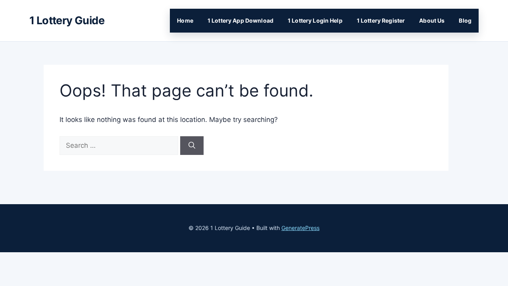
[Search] (192, 145)
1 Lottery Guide (66, 20)
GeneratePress (300, 227)
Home (185, 20)
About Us (431, 20)
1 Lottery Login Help (315, 20)
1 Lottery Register (381, 20)
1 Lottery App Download (240, 20)
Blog (465, 20)
